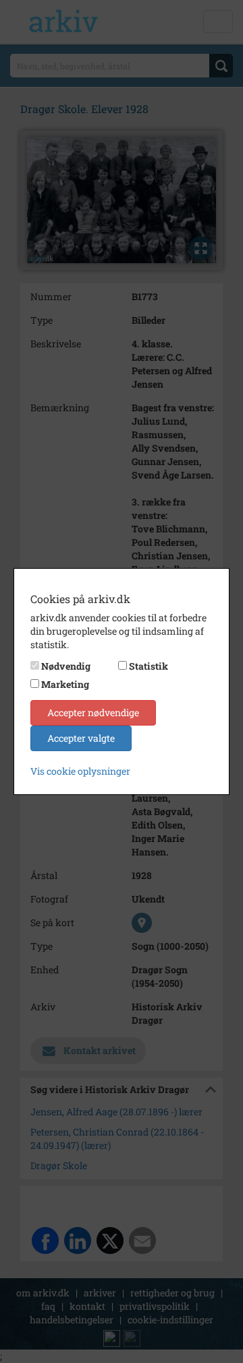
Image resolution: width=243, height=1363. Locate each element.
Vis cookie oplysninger (80, 771)
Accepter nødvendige (93, 712)
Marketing (65, 684)
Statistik (148, 666)
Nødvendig (65, 666)
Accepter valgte (81, 738)
